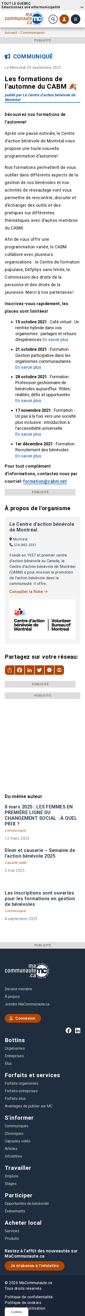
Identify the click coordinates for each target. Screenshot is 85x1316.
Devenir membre (18, 989)
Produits (12, 1238)
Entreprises (14, 1056)
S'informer (19, 1117)
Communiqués (33, 33)
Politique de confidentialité (29, 1297)
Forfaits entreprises (21, 1091)
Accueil (11, 33)
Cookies (16, 1312)
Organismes (15, 1048)
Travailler (18, 1168)
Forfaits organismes (21, 1083)
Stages (11, 1183)
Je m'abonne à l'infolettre (34, 1265)
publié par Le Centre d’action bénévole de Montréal (40, 97)
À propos (12, 996)
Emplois (11, 1176)
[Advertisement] (42, 741)
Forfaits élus (15, 1098)
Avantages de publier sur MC (28, 1106)
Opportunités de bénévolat (27, 1203)
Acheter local (23, 1222)
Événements (15, 1211)
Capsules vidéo (17, 1141)
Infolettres (13, 1156)
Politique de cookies (23, 1302)
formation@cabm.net (45, 481)
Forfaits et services (32, 1075)
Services (12, 1231)
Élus (8, 1063)
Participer (19, 1195)
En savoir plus (55, 339)
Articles (11, 1148)
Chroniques (14, 1133)
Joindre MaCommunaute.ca (27, 1004)
